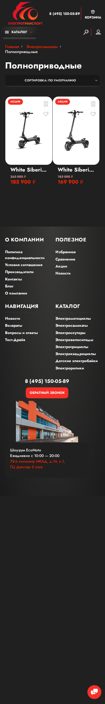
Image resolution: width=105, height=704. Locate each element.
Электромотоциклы (73, 318)
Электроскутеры (70, 332)
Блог (9, 286)
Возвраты (13, 325)
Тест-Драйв (15, 339)
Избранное (65, 252)
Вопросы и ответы (21, 332)
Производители (19, 272)
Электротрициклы (71, 346)
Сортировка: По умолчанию (50, 80)
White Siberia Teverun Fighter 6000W (76, 169)
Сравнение (65, 259)
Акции (61, 266)
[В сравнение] (46, 104)
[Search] (86, 32)
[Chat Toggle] (94, 692)
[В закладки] (46, 114)
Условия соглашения (23, 265)
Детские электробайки (76, 361)
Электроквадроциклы (75, 353)
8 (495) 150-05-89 (64, 13)
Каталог (19, 31)
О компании (16, 293)
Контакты (13, 279)
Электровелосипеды (74, 339)
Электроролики (69, 368)
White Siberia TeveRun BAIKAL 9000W (28, 169)
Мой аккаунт (98, 32)
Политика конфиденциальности (25, 254)
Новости (63, 273)
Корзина (93, 17)
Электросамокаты (71, 325)
